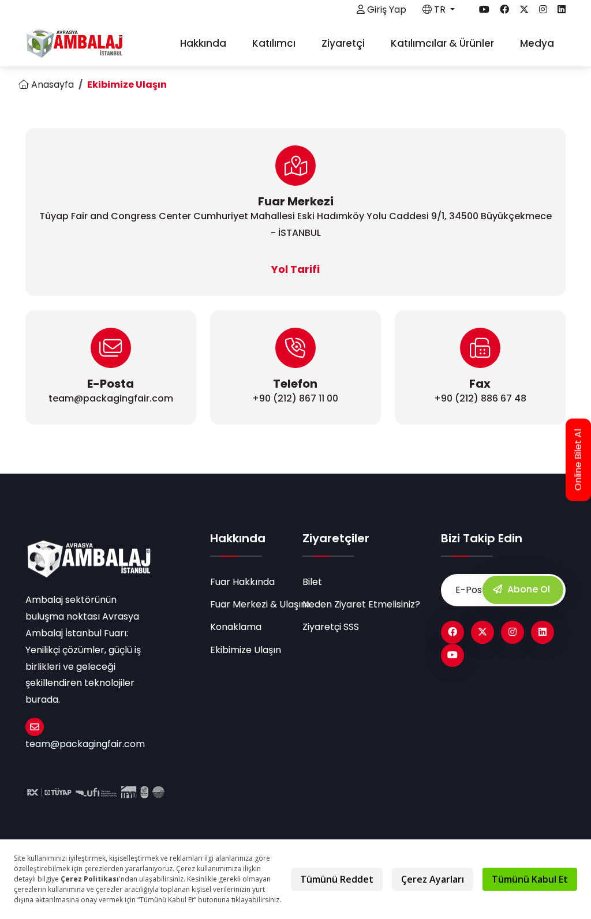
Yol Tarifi (295, 269)
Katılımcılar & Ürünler (443, 43)
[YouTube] (452, 655)
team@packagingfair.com (85, 744)
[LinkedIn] (542, 632)
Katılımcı (275, 43)
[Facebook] (452, 632)
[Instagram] (512, 632)
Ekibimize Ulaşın (245, 650)
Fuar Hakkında (242, 581)
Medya (538, 43)
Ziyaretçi (344, 43)
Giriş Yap (385, 9)
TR (440, 9)
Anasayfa (51, 84)
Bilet (312, 581)
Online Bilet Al (578, 459)
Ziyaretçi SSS (330, 626)
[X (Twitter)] (482, 632)
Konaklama (235, 626)
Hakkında (204, 43)
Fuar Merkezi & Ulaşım (249, 604)
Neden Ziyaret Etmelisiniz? (361, 604)
